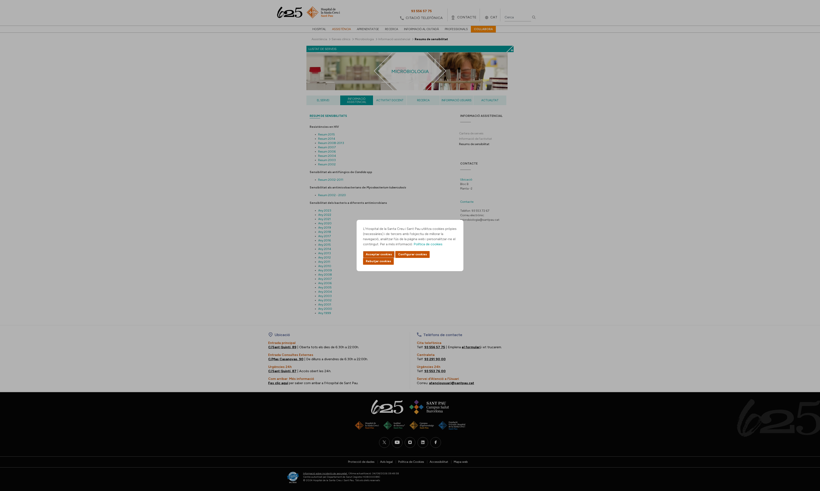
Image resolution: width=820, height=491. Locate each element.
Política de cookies (428, 244)
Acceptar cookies (379, 254)
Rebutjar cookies (378, 261)
